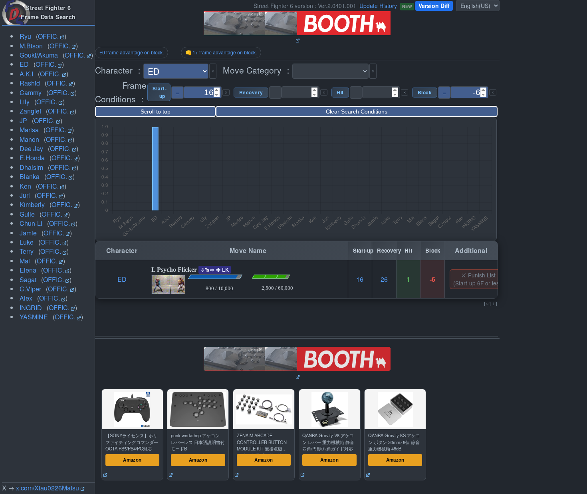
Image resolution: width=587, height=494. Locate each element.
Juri (25, 195)
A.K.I (26, 73)
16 (359, 279)
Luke (27, 242)
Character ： (119, 70)
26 (384, 279)
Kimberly (32, 204)
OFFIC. (48, 36)
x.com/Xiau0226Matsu (47, 487)
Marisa (29, 129)
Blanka (30, 176)
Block (424, 92)
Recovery (251, 92)
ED (24, 64)
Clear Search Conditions (356, 111)
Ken (25, 186)
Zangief (30, 111)
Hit (340, 92)
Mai (25, 260)
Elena (28, 270)
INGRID (31, 307)
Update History (378, 6)
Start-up (159, 92)
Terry (27, 251)
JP (23, 120)
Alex (26, 298)
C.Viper (30, 288)
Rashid (30, 83)
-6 (432, 279)
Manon (29, 139)
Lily (25, 101)
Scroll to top (156, 111)
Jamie (28, 232)
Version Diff (434, 6)
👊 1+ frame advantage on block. (221, 52)
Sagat (28, 279)
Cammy (31, 92)
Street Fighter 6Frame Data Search (48, 12)
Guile (27, 214)
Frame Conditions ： (121, 92)
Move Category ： (257, 70)
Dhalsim (31, 167)
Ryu (25, 36)
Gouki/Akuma (39, 55)
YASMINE (34, 316)
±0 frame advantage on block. (131, 52)
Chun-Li (31, 223)
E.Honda (32, 157)
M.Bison (31, 45)
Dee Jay (31, 148)
